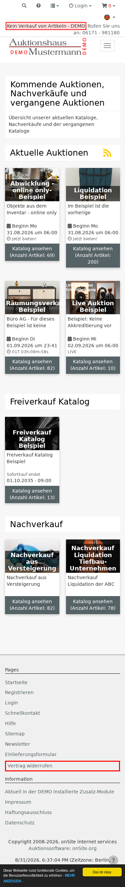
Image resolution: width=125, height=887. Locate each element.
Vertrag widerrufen (30, 765)
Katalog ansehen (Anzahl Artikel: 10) (92, 365)
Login (11, 702)
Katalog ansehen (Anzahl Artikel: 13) (32, 494)
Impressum (18, 802)
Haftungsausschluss (28, 812)
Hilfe (10, 723)
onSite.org (84, 848)
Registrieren (19, 692)
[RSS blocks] (107, 154)
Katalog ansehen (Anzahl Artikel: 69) (32, 252)
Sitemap (15, 733)
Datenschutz (19, 822)
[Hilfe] (38, 6)
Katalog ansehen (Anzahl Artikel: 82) (32, 365)
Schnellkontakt (22, 713)
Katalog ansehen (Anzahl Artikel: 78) (92, 605)
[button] (24, 6)
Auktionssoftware (49, 848)
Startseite (16, 682)
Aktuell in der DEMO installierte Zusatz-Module (59, 791)
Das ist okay (102, 871)
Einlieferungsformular (31, 754)
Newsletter (17, 744)
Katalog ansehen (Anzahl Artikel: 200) (93, 255)
